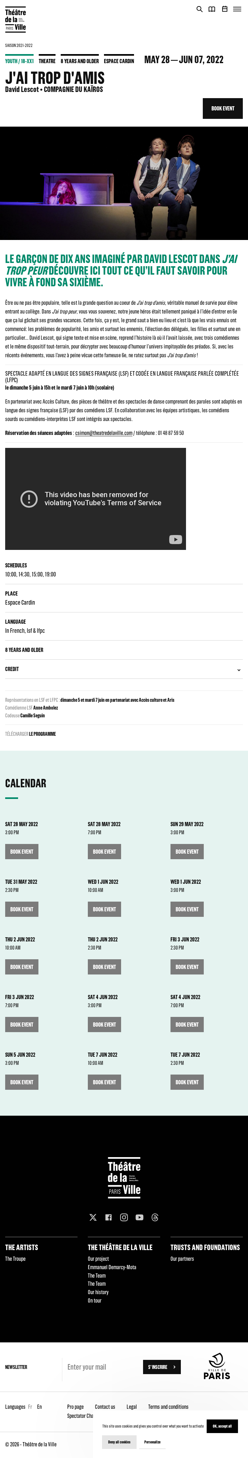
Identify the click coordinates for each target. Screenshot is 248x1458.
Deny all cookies (119, 1442)
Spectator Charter (84, 1415)
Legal (132, 1406)
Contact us (105, 1406)
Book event (223, 108)
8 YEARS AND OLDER (80, 61)
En (39, 1406)
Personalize (152, 1442)
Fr (30, 1406)
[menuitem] (41, 1272)
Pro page (75, 1406)
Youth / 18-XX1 (19, 61)
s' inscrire (157, 1367)
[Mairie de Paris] (217, 1377)
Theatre (47, 61)
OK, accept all (222, 1426)
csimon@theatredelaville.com (103, 432)
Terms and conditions (168, 1406)
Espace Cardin (119, 61)
